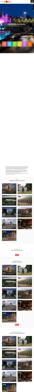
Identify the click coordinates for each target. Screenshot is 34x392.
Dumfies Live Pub (21, 227)
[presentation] (1, 43)
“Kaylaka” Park (5, 203)
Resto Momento (5, 320)
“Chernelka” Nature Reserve (22, 215)
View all (17, 324)
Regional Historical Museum (22, 203)
